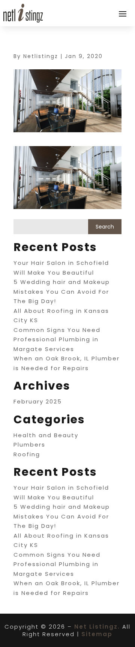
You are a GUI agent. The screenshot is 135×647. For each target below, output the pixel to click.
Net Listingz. (97, 627)
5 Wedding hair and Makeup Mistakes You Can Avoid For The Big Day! (62, 291)
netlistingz (40, 56)
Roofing (27, 454)
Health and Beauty (46, 435)
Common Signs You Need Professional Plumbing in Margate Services (57, 339)
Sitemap (96, 634)
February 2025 (38, 401)
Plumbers (29, 444)
